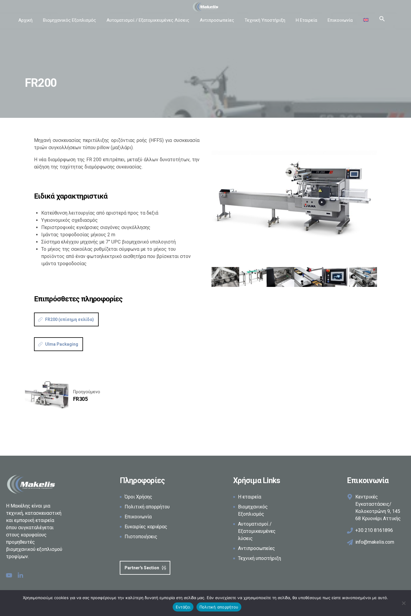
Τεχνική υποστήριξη (259, 558)
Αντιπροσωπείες (217, 20)
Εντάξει (183, 607)
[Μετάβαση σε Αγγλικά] (366, 20)
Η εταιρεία (249, 497)
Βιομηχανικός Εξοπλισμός (69, 20)
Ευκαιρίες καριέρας (146, 527)
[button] (382, 20)
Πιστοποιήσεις (141, 536)
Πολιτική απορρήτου (147, 507)
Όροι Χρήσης (138, 497)
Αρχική (25, 20)
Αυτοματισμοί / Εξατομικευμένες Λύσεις (148, 20)
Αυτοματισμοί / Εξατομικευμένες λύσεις (257, 531)
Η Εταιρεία (306, 20)
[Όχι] (403, 603)
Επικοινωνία (340, 20)
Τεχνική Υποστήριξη (265, 20)
